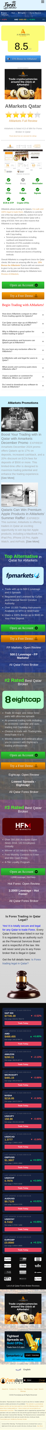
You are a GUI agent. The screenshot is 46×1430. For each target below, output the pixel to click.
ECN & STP (8, 203)
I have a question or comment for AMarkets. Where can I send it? (23, 377)
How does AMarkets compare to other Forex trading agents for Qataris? (23, 315)
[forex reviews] (11, 1383)
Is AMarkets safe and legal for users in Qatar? (23, 359)
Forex (8, 183)
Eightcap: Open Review (24, 774)
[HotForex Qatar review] (7, 1273)
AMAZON (32, 19)
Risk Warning (28, 1389)
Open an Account (21, 285)
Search (41, 1389)
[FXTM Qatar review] (37, 1280)
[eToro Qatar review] (22, 1273)
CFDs (8, 193)
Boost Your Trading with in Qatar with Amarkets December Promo (21, 439)
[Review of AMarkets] (23, 116)
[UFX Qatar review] (37, 1267)
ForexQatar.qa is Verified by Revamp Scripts (13, 1419)
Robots (23, 193)
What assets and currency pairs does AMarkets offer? (23, 368)
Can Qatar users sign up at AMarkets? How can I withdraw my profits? (23, 324)
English (22, 13)
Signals (37, 193)
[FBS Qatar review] (37, 1260)
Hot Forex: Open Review (24, 883)
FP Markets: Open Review (24, 647)
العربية (18, 1370)
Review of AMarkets (10, 274)
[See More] (7, 477)
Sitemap (23, 1391)
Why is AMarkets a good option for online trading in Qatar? (23, 332)
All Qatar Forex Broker (23, 664)
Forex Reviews (35, 13)
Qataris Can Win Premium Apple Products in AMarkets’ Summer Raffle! (23, 514)
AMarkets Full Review (23, 120)
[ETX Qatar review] (7, 1280)
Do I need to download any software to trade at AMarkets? (23, 386)
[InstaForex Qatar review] (7, 1267)
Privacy (20, 1389)
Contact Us (13, 1389)
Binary (23, 183)
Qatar (5, 13)
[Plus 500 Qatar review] (7, 1260)
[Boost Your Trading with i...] (19, 430)
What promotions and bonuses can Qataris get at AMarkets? (23, 341)
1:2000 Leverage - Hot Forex (23, 877)
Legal (36, 1389)
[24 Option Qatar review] (22, 1280)
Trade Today (23, 1023)
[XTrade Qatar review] (22, 1267)
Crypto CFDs (23, 203)
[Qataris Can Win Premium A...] (19, 505)
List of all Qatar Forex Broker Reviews (23, 1286)
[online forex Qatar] (11, 9)
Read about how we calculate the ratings (23, 136)
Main (13, 13)
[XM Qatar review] (22, 1260)
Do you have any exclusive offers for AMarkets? (23, 350)
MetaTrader (37, 183)
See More (40, 1426)
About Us (5, 1389)
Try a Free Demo (21, 296)
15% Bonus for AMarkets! (24, 59)
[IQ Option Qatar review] (37, 1273)
